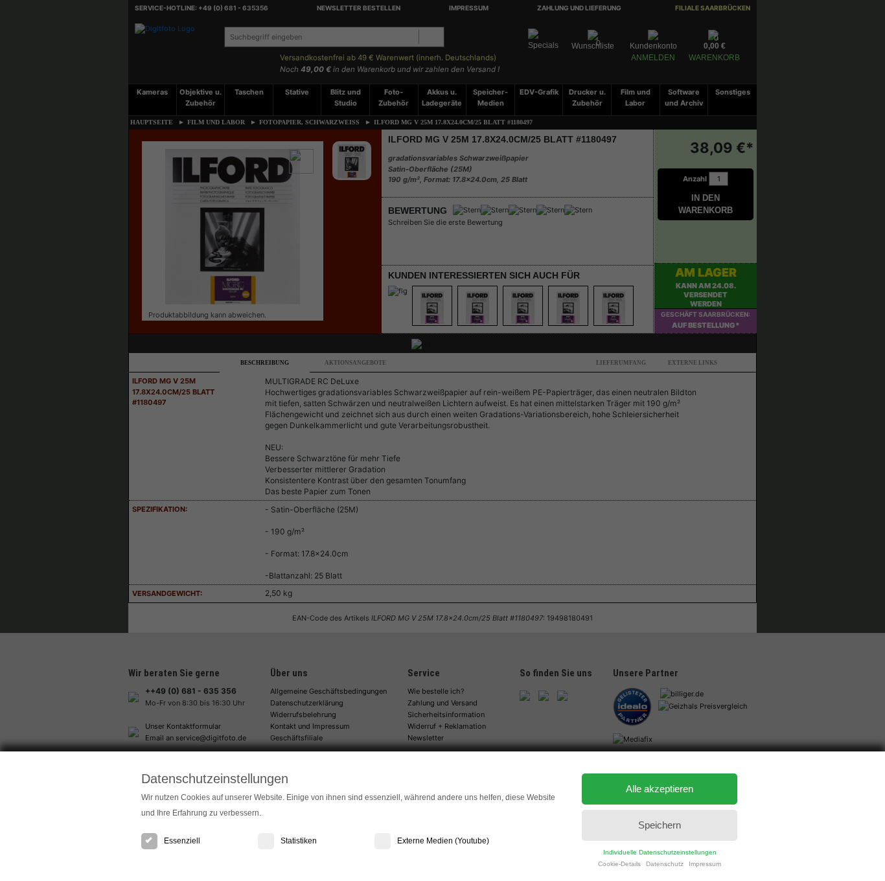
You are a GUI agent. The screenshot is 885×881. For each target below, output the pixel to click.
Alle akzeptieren (659, 788)
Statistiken (299, 840)
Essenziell (182, 840)
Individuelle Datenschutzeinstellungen (660, 852)
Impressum (705, 863)
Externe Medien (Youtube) (443, 840)
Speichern (659, 824)
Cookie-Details (619, 863)
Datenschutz (665, 863)
